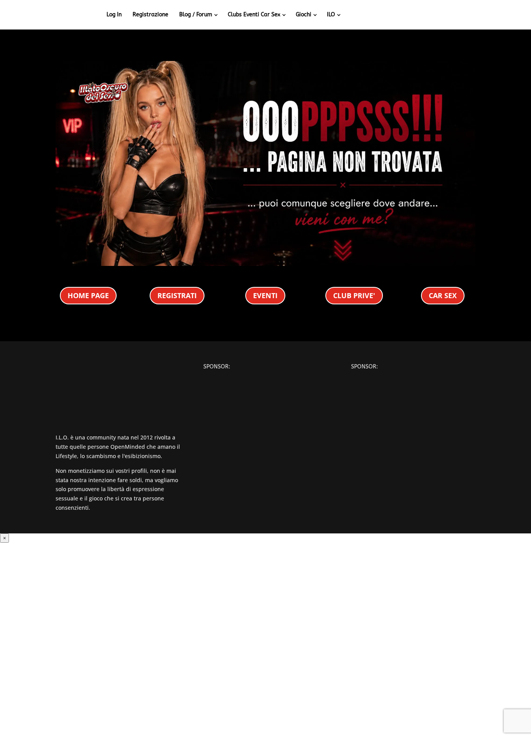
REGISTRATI (177, 295)
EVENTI (265, 295)
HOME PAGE (88, 295)
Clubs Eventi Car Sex (254, 14)
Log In (114, 14)
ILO (331, 14)
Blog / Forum (195, 14)
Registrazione (150, 14)
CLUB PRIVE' (354, 295)
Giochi (303, 14)
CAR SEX (443, 295)
